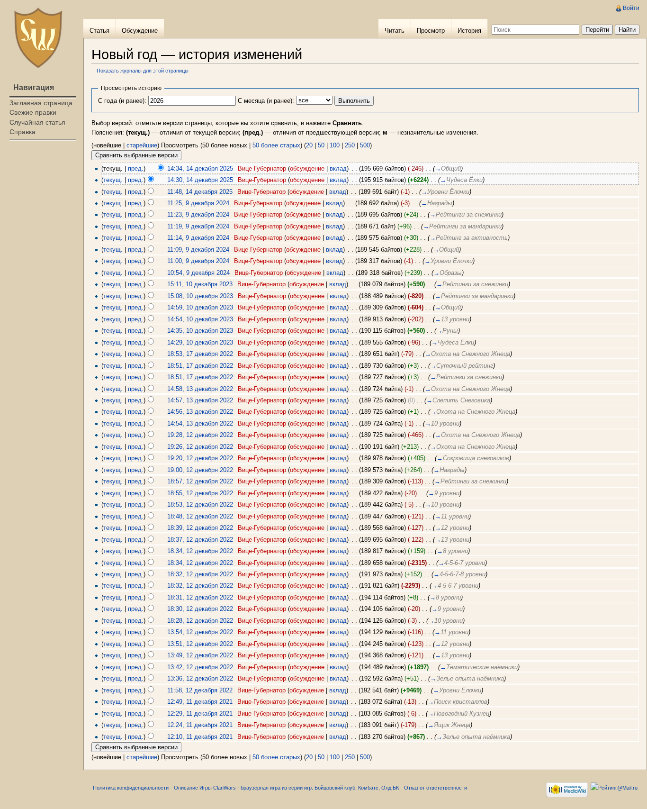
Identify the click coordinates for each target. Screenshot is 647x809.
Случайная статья (37, 122)
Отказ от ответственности (435, 788)
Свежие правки (32, 112)
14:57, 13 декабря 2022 (200, 400)
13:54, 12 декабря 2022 (200, 632)
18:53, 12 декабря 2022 (200, 504)
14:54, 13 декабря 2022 (200, 423)
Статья (99, 30)
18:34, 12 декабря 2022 (200, 550)
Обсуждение (140, 30)
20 (309, 145)
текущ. (113, 179)
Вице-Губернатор (262, 168)
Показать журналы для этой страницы (143, 70)
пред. (136, 168)
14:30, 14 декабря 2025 (200, 179)
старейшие (141, 145)
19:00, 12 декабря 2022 (200, 469)
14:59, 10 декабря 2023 (200, 307)
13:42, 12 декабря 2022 (200, 667)
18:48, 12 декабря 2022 (200, 516)
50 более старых (276, 145)
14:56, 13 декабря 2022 (200, 411)
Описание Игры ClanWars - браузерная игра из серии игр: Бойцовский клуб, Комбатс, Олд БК (286, 788)
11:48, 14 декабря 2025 (200, 191)
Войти (631, 8)
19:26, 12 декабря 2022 (200, 446)
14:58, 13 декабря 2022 (200, 388)
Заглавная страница (40, 103)
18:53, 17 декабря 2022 (200, 353)
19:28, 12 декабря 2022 (200, 434)
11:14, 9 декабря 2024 (198, 237)
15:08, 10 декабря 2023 (200, 296)
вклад (338, 168)
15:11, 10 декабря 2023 (200, 284)
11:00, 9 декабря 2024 (198, 260)
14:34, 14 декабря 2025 (200, 168)
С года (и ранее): (122, 100)
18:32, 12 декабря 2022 (200, 574)
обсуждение (307, 168)
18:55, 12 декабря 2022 (200, 493)
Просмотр (431, 30)
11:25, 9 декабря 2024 (198, 203)
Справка (22, 132)
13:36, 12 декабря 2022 (200, 678)
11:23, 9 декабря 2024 (198, 214)
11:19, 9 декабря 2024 (198, 226)
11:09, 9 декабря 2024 (198, 249)
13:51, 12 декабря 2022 (200, 643)
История (469, 30)
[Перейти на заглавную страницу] (38, 38)
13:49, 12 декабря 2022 (200, 655)
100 (335, 145)
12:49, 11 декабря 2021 (200, 701)
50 (321, 145)
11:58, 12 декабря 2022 (200, 690)
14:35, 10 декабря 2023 (200, 330)
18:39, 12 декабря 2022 (200, 527)
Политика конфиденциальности (131, 788)
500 (365, 145)
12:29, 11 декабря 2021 (200, 713)
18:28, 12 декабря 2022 (200, 620)
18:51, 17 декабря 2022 (200, 365)
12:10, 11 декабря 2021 (200, 736)
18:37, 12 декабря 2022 (200, 539)
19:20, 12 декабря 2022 (200, 458)
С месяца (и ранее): (266, 100)
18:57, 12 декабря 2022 (200, 481)
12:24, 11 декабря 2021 (200, 724)
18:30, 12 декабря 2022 (200, 608)
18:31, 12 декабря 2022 (200, 597)
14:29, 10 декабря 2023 (200, 342)
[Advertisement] (42, 183)
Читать (394, 30)
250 (350, 145)
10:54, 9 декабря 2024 (198, 272)
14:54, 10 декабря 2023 (200, 319)
